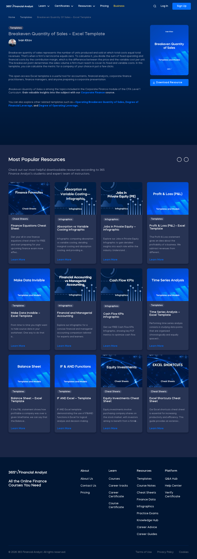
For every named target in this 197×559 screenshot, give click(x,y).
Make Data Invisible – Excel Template (25, 314)
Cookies (184, 552)
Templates (26, 17)
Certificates (62, 6)
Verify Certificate (172, 494)
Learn (42, 6)
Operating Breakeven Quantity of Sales (99, 102)
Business (119, 6)
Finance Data (146, 499)
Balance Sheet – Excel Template (26, 400)
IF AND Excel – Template (74, 398)
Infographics (65, 219)
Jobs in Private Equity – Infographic (119, 228)
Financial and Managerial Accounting (74, 314)
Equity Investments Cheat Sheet (121, 400)
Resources (84, 6)
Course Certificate (116, 505)
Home (11, 17)
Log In (164, 6)
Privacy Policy (165, 552)
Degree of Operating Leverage (58, 106)
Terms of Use (143, 552)
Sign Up (181, 6)
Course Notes (146, 485)
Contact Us (88, 485)
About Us (86, 478)
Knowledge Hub (147, 520)
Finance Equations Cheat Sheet (28, 227)
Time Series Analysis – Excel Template (164, 314)
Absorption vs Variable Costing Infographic (72, 228)
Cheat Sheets (20, 219)
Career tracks (118, 485)
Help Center (173, 485)
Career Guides (147, 534)
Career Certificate (116, 494)
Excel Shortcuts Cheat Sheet (165, 400)
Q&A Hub (171, 478)
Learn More (18, 260)
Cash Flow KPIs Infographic (113, 315)
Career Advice (147, 527)
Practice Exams (147, 513)
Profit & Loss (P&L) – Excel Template (167, 227)
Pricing (104, 6)
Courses (114, 478)
